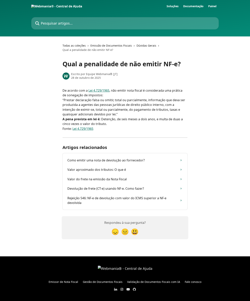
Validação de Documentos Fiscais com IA (153, 282)
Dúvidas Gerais (146, 45)
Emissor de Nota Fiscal (63, 282)
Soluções (173, 6)
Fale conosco (193, 282)
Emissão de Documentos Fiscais (111, 45)
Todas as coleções (74, 45)
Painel (212, 6)
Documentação (193, 6)
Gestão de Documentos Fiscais (102, 282)
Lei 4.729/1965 (98, 90)
